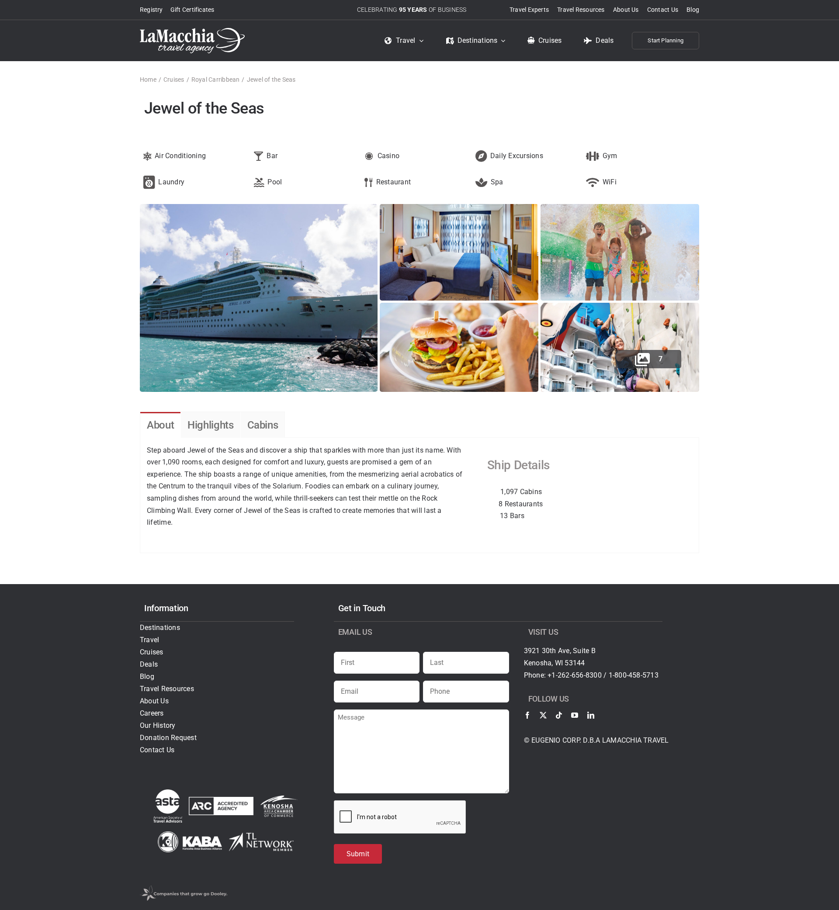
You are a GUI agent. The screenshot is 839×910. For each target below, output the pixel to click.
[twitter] (543, 715)
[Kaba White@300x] (190, 834)
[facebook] (527, 715)
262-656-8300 (580, 675)
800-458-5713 (636, 675)
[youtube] (574, 715)
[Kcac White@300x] (279, 799)
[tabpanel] (419, 495)
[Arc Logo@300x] (221, 800)
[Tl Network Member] (261, 836)
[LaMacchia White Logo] (192, 31)
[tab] (160, 425)
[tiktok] (558, 715)
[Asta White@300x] (167, 793)
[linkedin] (590, 715)
